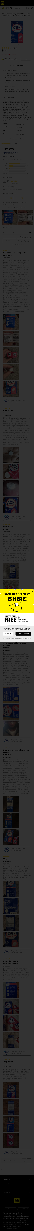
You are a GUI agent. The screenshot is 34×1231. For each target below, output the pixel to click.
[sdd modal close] (33, 592)
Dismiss (8, 634)
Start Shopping (23, 634)
